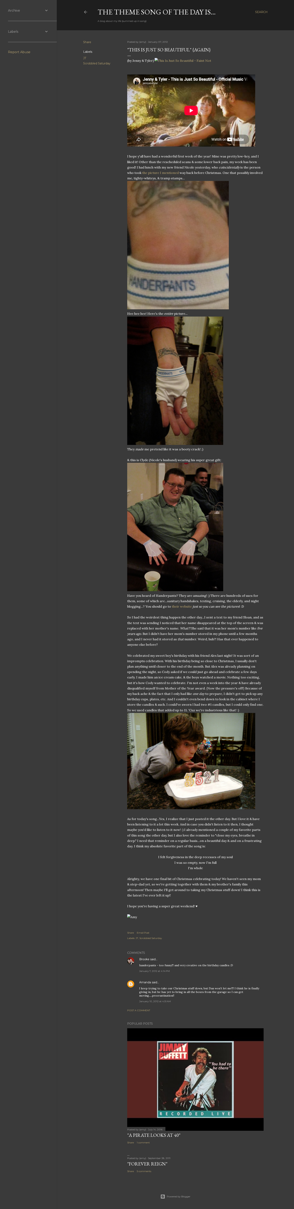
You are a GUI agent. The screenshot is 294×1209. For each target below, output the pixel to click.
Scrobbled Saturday (96, 63)
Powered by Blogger (178, 1196)
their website (182, 606)
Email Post (143, 932)
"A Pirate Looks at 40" (153, 1135)
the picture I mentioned (160, 173)
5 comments (144, 1171)
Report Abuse (19, 52)
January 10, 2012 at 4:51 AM (155, 1001)
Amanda (145, 982)
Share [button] (87, 42)
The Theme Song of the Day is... (157, 12)
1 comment (143, 1142)
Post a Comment (138, 1010)
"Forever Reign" (147, 1164)
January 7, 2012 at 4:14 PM (154, 970)
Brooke (144, 959)
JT (84, 58)
